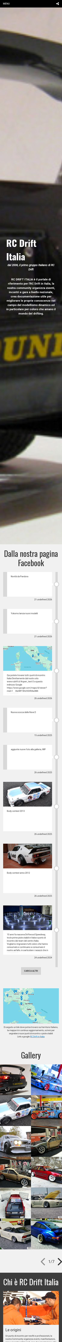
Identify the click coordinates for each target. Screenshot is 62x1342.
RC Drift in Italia (37, 1036)
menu (6, 3)
